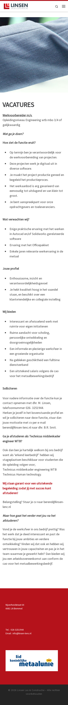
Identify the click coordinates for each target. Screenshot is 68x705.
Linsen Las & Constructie (30, 690)
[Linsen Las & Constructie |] (16, 5)
